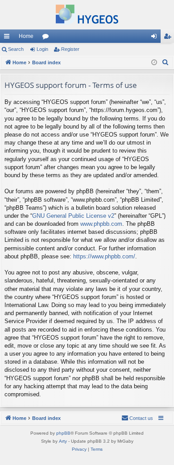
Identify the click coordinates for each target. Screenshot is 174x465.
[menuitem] (166, 62)
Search (16, 49)
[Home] (87, 14)
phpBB (63, 433)
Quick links (8, 38)
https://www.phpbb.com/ (104, 256)
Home (26, 36)
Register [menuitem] (169, 38)
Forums (47, 38)
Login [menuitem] (156, 38)
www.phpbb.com (101, 223)
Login (42, 49)
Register (70, 49)
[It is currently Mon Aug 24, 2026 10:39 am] (154, 63)
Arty (63, 441)
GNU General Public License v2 (73, 215)
